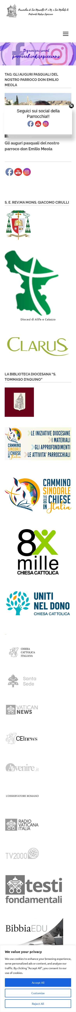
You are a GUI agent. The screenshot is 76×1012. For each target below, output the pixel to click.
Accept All (38, 982)
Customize (38, 993)
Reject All (38, 1003)
